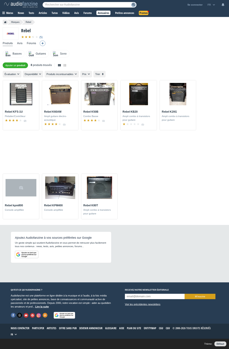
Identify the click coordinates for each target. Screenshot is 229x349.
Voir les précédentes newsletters (142, 304)
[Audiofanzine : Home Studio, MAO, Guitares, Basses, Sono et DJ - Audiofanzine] (21, 5)
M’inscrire (200, 296)
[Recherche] (133, 5)
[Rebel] (10, 33)
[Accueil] (5, 22)
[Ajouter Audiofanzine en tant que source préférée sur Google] (26, 254)
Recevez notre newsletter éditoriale (147, 290)
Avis (19, 43)
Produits (8, 43)
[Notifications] (223, 5)
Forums (31, 43)
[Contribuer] (42, 43)
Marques (15, 22)
